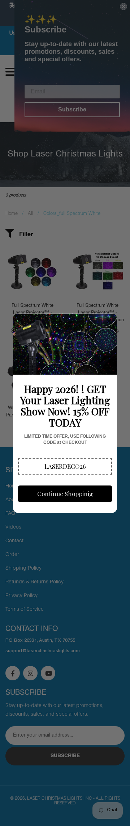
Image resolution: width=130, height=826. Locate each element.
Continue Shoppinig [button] (65, 494)
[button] (65, 466)
